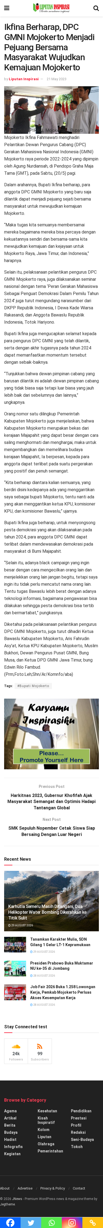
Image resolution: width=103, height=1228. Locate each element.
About (5, 1188)
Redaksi (78, 1132)
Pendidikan (81, 1111)
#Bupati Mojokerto (33, 686)
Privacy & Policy (52, 1188)
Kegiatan (12, 1154)
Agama (10, 1111)
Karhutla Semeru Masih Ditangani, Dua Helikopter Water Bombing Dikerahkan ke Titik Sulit (47, 912)
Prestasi (79, 1118)
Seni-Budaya (82, 1139)
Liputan (44, 1137)
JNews (17, 1199)
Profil (76, 1125)
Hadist (10, 1139)
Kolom (43, 1129)
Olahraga (46, 1144)
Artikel (10, 1118)
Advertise (25, 1188)
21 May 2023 (56, 79)
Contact (79, 1188)
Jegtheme (7, 1204)
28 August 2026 (44, 975)
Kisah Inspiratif (46, 1120)
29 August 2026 (22, 925)
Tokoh (77, 1146)
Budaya (11, 1132)
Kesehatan (47, 1111)
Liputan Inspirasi (24, 79)
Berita (9, 1125)
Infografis (13, 1146)
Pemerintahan (50, 1151)
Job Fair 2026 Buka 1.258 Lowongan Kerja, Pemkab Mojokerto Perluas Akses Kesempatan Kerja (62, 992)
